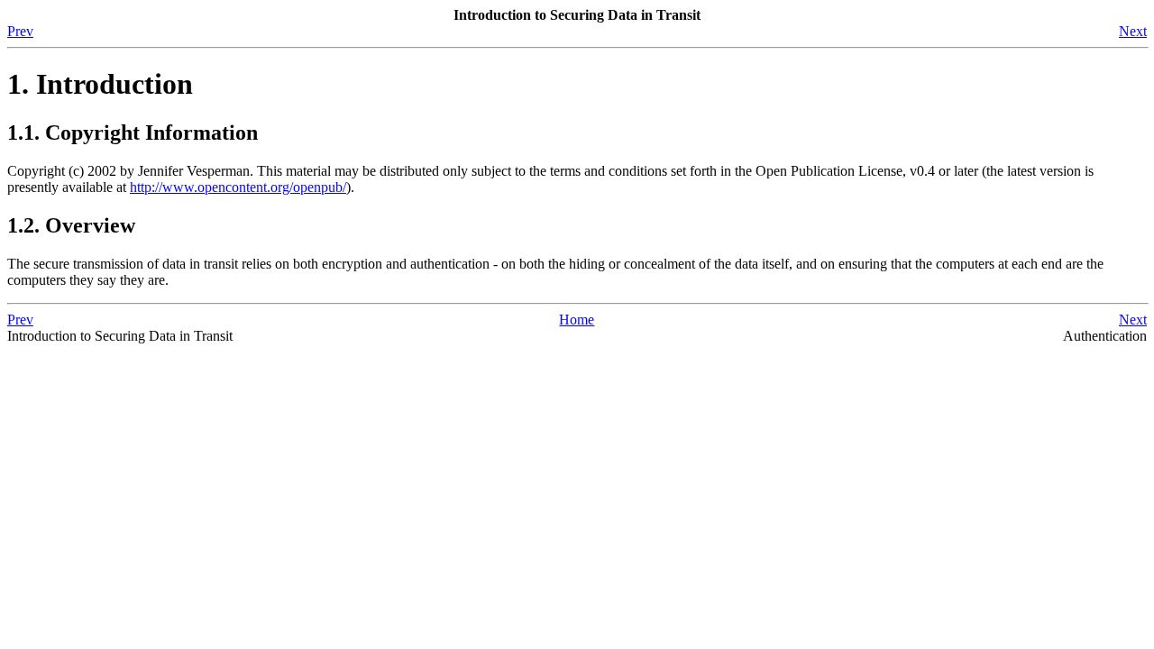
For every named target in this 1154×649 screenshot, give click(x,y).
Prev (20, 31)
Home (576, 319)
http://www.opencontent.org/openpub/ (238, 187)
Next (1133, 31)
